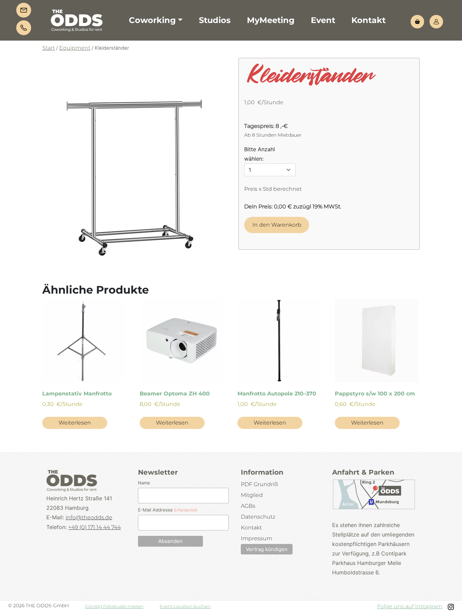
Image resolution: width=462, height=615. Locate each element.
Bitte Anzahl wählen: (259, 154)
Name (144, 482)
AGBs (248, 506)
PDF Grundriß (259, 484)
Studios (215, 20)
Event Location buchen (185, 606)
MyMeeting (271, 20)
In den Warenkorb (276, 225)
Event (323, 20)
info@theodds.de (89, 517)
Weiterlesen (75, 422)
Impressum (256, 538)
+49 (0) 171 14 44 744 (94, 527)
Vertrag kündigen (266, 549)
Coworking (152, 20)
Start (48, 48)
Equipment (74, 48)
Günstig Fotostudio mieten (114, 606)
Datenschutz (258, 517)
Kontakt (368, 20)
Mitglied (252, 495)
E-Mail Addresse (168, 509)
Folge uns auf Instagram (409, 606)
